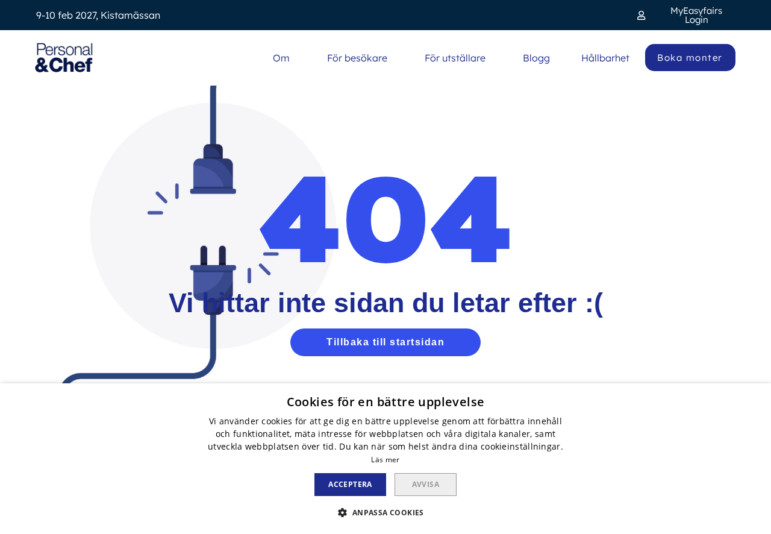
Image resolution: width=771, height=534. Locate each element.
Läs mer (385, 459)
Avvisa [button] (425, 484)
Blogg (536, 58)
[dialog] (385, 458)
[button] (685, 15)
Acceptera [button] (350, 484)
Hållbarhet (605, 58)
